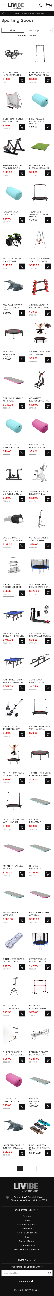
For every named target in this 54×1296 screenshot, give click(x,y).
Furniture (26, 1216)
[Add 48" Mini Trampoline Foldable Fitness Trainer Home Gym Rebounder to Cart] (48, 781)
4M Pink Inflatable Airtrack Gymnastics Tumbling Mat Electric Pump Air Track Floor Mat (13, 867)
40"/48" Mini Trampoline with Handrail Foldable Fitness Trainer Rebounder (40, 213)
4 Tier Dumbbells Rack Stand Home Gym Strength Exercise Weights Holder (39, 306)
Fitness (27, 1220)
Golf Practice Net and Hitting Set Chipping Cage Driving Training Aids (13, 120)
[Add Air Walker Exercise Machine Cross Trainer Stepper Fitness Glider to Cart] (48, 406)
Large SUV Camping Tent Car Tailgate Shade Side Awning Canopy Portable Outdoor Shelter (13, 1146)
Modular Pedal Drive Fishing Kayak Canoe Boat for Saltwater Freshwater (40, 1146)
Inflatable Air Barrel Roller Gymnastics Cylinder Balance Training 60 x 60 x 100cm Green (13, 213)
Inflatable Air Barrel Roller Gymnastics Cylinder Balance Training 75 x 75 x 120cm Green (13, 446)
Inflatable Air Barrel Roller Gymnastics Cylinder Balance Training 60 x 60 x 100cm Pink (13, 1100)
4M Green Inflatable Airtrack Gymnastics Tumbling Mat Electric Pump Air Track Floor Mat (39, 820)
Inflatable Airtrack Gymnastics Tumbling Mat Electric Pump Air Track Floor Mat (39, 1100)
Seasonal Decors (27, 1241)
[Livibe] (16, 6)
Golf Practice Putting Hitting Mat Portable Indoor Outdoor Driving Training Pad (39, 166)
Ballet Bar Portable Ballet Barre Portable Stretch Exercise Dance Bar (38, 1006)
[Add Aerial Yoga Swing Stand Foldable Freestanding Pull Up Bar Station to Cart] (48, 266)
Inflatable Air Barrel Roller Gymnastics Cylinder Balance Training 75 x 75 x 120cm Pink (39, 446)
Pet (27, 1237)
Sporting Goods (27, 1245)
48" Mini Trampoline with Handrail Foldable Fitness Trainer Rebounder (40, 353)
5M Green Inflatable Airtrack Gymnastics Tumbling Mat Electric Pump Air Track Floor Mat (39, 867)
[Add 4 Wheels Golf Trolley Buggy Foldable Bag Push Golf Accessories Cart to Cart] (22, 734)
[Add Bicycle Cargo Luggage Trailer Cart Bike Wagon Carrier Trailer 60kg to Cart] (22, 80)
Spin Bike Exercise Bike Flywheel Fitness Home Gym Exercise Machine (39, 492)
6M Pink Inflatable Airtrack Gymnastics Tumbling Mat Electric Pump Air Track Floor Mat (39, 913)
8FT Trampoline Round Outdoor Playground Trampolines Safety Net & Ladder (38, 960)
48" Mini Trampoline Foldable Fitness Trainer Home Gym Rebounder (40, 774)
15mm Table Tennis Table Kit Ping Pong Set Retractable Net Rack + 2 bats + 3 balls (14, 634)
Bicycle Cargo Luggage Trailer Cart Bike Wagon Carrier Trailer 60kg (12, 73)
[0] (47, 5)
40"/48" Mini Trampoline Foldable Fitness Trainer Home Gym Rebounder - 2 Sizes (13, 353)
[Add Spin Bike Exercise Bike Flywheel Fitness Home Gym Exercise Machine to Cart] (48, 499)
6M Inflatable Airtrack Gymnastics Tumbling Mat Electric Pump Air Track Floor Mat (12, 913)
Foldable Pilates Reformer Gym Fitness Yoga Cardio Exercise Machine (38, 1053)
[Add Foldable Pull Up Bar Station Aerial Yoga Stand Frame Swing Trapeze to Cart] (48, 80)
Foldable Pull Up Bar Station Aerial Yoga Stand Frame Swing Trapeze (39, 73)
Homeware (27, 1228)
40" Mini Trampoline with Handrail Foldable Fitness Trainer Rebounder (40, 727)
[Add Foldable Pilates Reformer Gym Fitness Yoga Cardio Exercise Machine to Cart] (48, 1060)
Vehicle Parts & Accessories (27, 1249)
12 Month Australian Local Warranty (27, 13)
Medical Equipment (26, 1233)
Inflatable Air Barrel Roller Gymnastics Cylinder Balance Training (39, 120)
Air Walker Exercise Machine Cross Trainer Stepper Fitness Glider (39, 399)
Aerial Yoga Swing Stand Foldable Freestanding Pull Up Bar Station (39, 259)
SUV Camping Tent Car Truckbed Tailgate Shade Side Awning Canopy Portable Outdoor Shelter (14, 306)
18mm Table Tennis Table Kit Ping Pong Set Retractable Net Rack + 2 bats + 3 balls (14, 681)
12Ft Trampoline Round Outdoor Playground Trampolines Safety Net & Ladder (38, 585)
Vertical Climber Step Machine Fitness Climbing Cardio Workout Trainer (39, 539)
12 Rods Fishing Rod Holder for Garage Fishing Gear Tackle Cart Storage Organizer (12, 585)
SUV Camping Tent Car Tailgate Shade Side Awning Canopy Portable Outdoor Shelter (13, 539)
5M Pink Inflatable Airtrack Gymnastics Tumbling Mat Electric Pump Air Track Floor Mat (13, 399)
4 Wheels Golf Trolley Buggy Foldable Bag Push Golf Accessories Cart (13, 727)
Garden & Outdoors (26, 1224)
